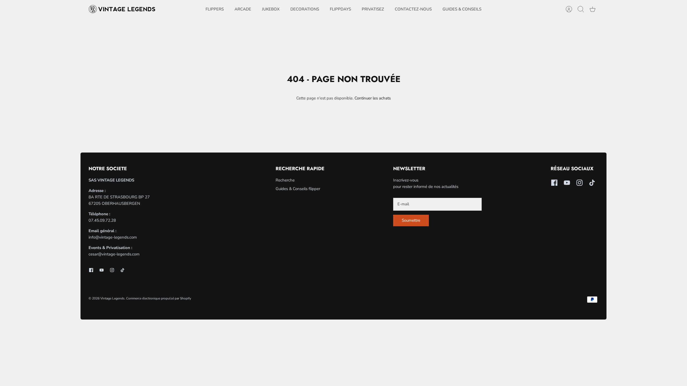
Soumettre (411, 220)
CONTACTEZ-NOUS (413, 9)
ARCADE (243, 9)
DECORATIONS (304, 9)
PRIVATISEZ (373, 9)
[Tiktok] (122, 270)
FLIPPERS (215, 9)
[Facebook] (91, 270)
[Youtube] (101, 270)
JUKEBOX (271, 9)
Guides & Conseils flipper (298, 188)
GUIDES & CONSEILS (462, 9)
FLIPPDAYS (340, 9)
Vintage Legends (112, 298)
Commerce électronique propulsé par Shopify (158, 298)
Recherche (285, 180)
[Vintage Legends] (122, 9)
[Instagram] (112, 270)
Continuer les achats (373, 98)
